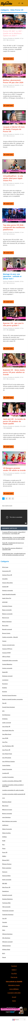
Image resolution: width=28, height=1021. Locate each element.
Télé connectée (6, 906)
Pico (3, 844)
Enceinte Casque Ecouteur (9, 695)
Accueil (14, 997)
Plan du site (14, 977)
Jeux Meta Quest (6, 734)
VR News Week (6, 949)
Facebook (14, 966)
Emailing (4, 687)
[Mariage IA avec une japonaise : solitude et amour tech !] (14, 264)
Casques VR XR (6, 652)
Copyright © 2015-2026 (14, 992)
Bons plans (5, 625)
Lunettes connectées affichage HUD (11, 781)
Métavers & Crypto (7, 809)
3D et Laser (5, 567)
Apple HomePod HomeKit (9, 594)
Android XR (5, 586)
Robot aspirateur (6, 868)
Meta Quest (5, 805)
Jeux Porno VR (6, 750)
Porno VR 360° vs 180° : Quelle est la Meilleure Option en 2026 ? (13, 33)
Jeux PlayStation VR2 (8, 746)
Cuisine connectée (7, 668)
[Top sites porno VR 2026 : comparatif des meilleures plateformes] (14, 215)
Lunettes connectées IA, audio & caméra (13, 790)
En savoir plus (8, 58)
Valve (3, 930)
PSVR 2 (4, 856)
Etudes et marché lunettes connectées (12, 699)
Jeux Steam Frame (7, 753)
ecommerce (5, 680)
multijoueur (5, 825)
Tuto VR (4, 918)
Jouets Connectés (7, 769)
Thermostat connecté (8, 910)
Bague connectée (7, 610)
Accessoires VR (6, 571)
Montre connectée (7, 813)
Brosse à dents (6, 633)
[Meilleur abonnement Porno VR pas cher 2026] (14, 70)
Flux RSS (14, 973)
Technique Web (6, 903)
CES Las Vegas (6, 656)
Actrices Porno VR (7, 575)
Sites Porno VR (6, 887)
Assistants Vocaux (7, 606)
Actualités (5, 578)
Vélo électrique (6, 938)
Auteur (14, 1000)
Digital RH (5, 672)
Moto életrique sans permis (9, 821)
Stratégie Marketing (7, 899)
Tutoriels (4, 922)
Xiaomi (4, 957)
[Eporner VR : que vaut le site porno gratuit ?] (14, 313)
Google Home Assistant (8, 707)
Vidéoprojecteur (6, 945)
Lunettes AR (5, 773)
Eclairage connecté (7, 676)
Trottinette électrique (7, 914)
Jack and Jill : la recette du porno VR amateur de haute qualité (14, 421)
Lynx (3, 798)
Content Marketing (7, 664)
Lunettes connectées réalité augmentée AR (13, 794)
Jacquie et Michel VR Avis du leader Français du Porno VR (14, 129)
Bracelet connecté (7, 629)
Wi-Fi (3, 953)
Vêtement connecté (7, 941)
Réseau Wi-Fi (5, 860)
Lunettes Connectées (8, 777)
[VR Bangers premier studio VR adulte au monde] (14, 458)
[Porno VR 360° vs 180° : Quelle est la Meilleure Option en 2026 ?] (14, 21)
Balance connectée (7, 613)
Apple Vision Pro (6, 598)
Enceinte (4, 691)
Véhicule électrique (7, 934)
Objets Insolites (6, 833)
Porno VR (4, 852)
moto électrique (6, 817)
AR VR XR (4, 602)
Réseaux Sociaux (6, 864)
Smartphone (5, 891)
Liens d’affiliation (14, 989)
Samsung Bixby (6, 875)
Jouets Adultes (6, 765)
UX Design (5, 926)
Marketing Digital (6, 801)
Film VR (4, 703)
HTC (3, 711)
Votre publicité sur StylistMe (14, 981)
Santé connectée (6, 879)
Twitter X (14, 969)
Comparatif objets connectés (10, 660)
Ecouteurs (5, 683)
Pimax (3, 848)
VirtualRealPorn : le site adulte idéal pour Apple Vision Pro (13, 178)
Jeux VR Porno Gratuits (8, 761)
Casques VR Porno (7, 648)
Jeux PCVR (5, 738)
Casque (4, 641)
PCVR (3, 840)
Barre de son (5, 617)
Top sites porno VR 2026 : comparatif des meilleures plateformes (14, 227)
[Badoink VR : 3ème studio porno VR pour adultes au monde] (14, 360)
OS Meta (4, 836)
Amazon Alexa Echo (7, 582)
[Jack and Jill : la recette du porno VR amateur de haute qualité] (14, 409)
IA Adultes (5, 718)
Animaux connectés (7, 590)
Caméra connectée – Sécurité (10, 637)
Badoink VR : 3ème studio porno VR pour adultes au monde (14, 372)
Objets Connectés (7, 829)
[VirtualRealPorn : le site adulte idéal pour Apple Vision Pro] (14, 166)
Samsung (4, 871)
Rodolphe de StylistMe (13, 38)
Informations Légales (14, 985)
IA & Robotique (6, 714)
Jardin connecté (6, 722)
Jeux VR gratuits (6, 757)
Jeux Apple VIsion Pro (8, 730)
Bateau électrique (7, 621)
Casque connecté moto (8, 645)
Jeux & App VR (6, 726)
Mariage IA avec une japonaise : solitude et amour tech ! (12, 276)
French (17, 1019)
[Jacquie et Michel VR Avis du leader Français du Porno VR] (14, 117)
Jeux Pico (4, 742)
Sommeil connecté (7, 895)
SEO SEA (4, 883)
